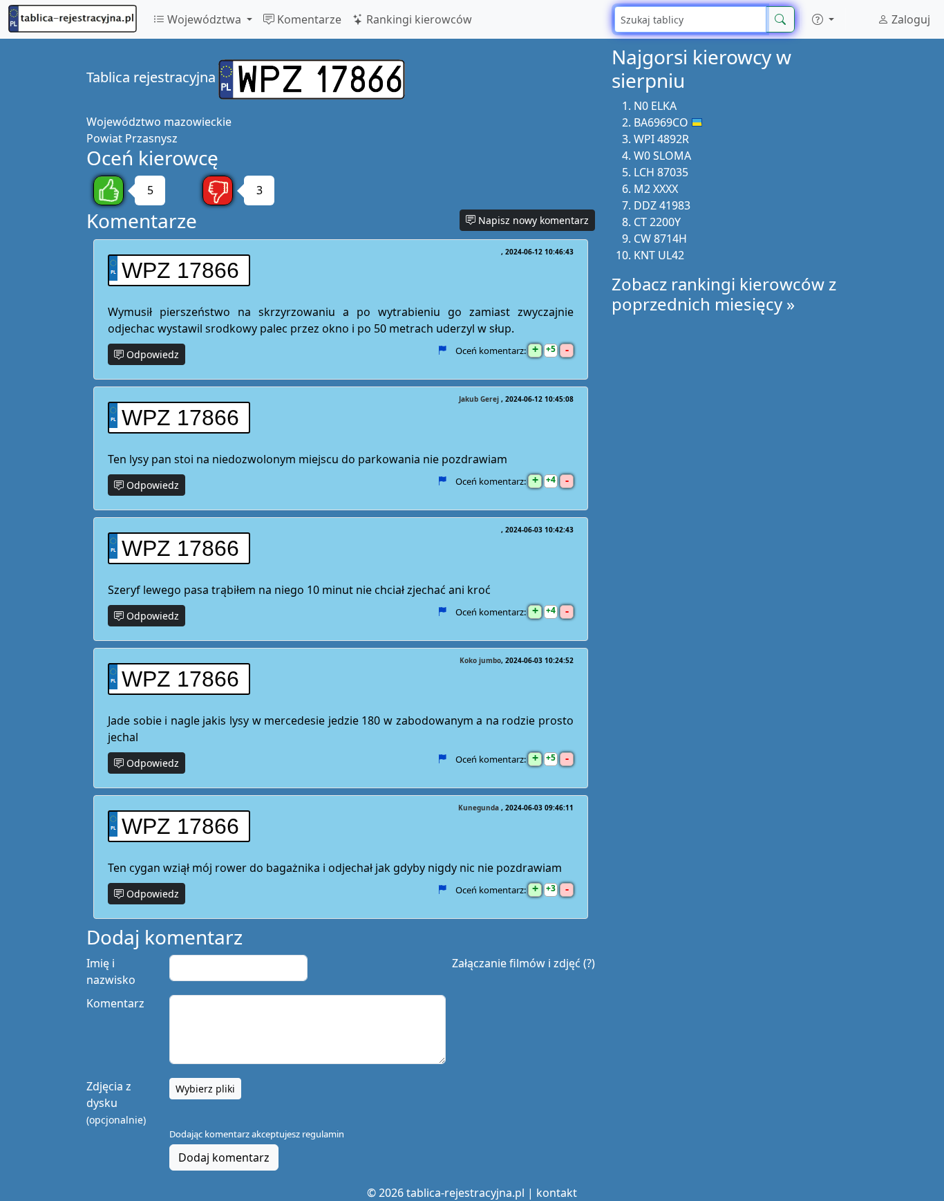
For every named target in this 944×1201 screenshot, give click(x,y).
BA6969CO (661, 122)
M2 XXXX (656, 188)
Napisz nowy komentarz (532, 220)
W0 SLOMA (662, 155)
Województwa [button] (204, 19)
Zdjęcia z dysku (116, 1102)
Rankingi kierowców (418, 19)
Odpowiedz (151, 354)
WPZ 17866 (180, 270)
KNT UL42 (659, 255)
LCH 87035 (661, 172)
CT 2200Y (657, 222)
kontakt (556, 1192)
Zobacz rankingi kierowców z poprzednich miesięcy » (724, 293)
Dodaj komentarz (224, 1157)
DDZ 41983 (662, 205)
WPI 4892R (661, 139)
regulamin (323, 1134)
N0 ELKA (655, 105)
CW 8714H (660, 238)
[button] (823, 19)
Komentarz (115, 1003)
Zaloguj (909, 19)
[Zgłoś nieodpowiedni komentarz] (441, 350)
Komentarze (307, 19)
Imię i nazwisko (110, 971)
